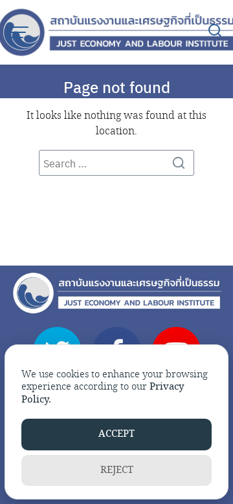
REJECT (116, 470)
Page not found (116, 87)
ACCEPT (116, 433)
